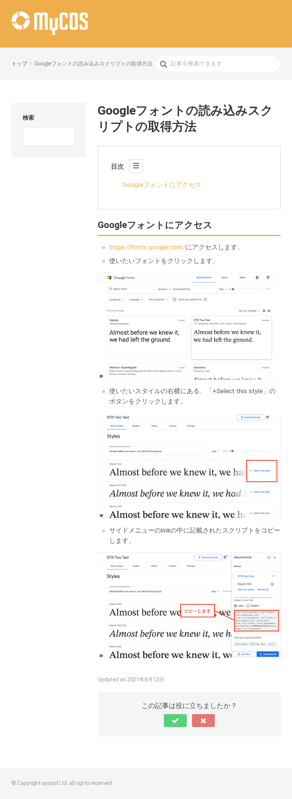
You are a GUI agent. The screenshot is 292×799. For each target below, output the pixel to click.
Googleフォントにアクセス (162, 184)
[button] (175, 720)
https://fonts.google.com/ (147, 247)
